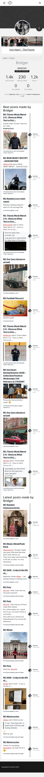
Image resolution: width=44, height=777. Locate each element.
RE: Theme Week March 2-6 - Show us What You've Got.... (14, 117)
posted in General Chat (11, 210)
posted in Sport (8, 321)
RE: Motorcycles (11, 716)
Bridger (35, 134)
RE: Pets (7, 587)
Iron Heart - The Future (22, 49)
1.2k (34, 77)
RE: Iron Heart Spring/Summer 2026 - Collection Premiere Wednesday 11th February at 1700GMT (14, 376)
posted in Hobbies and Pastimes (13, 565)
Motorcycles (18, 720)
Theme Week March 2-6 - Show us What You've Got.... (13, 227)
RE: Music (8, 630)
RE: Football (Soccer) (13, 298)
